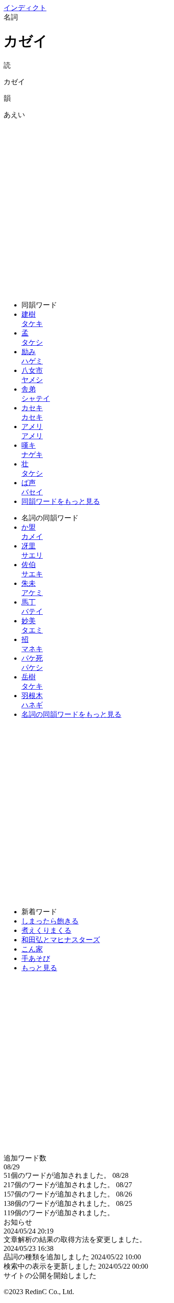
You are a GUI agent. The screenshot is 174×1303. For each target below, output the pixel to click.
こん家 (32, 949)
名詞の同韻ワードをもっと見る (71, 714)
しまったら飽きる (50, 921)
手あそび (35, 958)
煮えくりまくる (46, 930)
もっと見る (39, 968)
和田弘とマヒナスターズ (60, 940)
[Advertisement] (87, 207)
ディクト (25, 8)
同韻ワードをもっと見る (60, 501)
